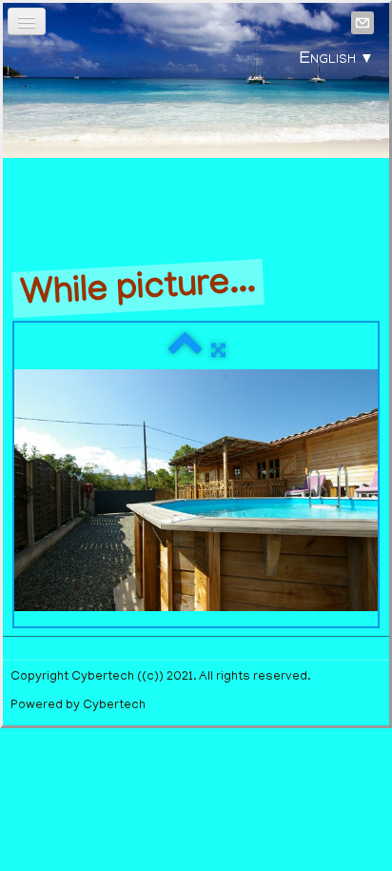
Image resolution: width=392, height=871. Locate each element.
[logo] (196, 149)
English (337, 59)
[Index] (185, 352)
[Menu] (27, 21)
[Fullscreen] (218, 352)
